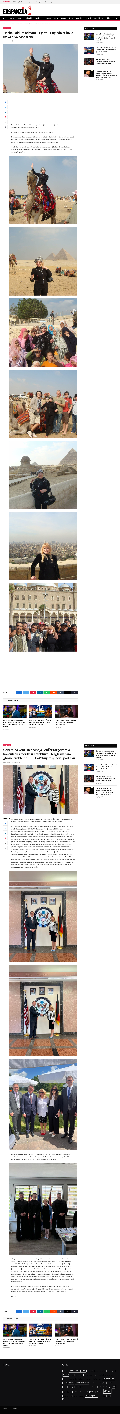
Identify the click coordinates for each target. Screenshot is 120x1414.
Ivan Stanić (98, 1383)
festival (65, 1383)
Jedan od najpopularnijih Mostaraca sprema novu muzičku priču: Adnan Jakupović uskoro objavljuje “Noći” (34, 2)
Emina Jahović (97, 1379)
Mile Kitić (77, 1387)
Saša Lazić (85, 1391)
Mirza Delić (94, 1387)
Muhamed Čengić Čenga (104, 1387)
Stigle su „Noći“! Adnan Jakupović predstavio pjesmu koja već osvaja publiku (66, 722)
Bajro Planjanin (111, 1371)
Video (108, 18)
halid (71, 1382)
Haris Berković (82, 1382)
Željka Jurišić (66, 1399)
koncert (65, 1387)
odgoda (64, 1391)
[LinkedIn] (5, 112)
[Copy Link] (5, 127)
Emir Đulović (108, 1378)
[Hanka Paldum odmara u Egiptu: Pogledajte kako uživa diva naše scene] (40, 68)
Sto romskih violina (67, 1396)
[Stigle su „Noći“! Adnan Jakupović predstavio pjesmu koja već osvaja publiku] (66, 711)
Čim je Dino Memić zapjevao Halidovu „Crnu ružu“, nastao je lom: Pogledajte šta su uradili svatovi (14, 723)
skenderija (99, 1391)
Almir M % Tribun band (100, 1371)
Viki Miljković (91, 1395)
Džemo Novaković (108, 1375)
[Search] (117, 18)
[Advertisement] (45, 110)
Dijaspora (47, 18)
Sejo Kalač (92, 1391)
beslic (66, 1374)
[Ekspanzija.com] (17, 10)
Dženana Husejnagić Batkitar (70, 1379)
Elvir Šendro (89, 1379)
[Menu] (3, 18)
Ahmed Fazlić (90, 1371)
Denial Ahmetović (89, 1375)
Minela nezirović (85, 1387)
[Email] (5, 122)
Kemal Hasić (110, 1383)
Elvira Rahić (81, 1379)
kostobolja (71, 1387)
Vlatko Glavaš (103, 1396)
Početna (11, 18)
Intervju (79, 18)
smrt (114, 1391)
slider (107, 1391)
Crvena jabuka (79, 1375)
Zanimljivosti (98, 18)
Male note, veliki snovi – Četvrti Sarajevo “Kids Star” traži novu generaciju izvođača (40, 722)
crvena (72, 1375)
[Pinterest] (5, 117)
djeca (96, 1375)
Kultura (63, 18)
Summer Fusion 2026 (78, 1396)
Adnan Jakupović (77, 1370)
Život (71, 18)
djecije (101, 1375)
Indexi (92, 1383)
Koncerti (88, 18)
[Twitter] (5, 107)
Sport (56, 18)
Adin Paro (65, 1371)
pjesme (70, 1391)
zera (109, 1396)
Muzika (38, 18)
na (113, 1386)
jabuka (104, 1383)
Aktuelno (20, 18)
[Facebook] (5, 102)
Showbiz (29, 18)
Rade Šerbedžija (77, 1391)
